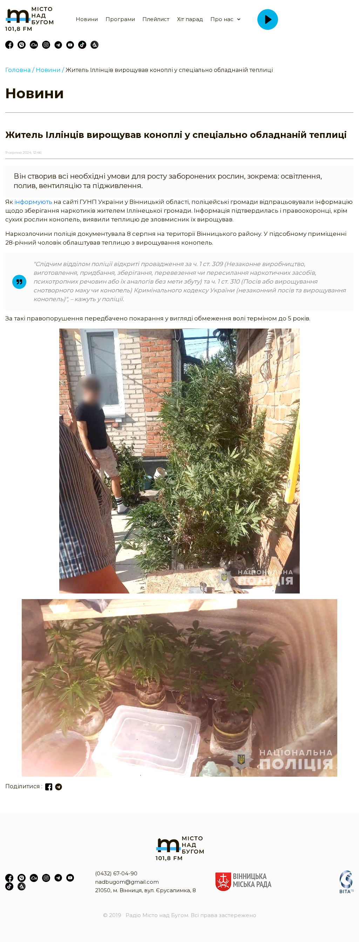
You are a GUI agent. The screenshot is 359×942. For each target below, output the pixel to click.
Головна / (19, 69)
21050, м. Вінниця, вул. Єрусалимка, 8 (145, 890)
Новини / (50, 69)
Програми (120, 19)
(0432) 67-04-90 (116, 873)
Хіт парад (190, 19)
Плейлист (155, 19)
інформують (33, 201)
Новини (87, 19)
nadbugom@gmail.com (127, 881)
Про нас (221, 19)
